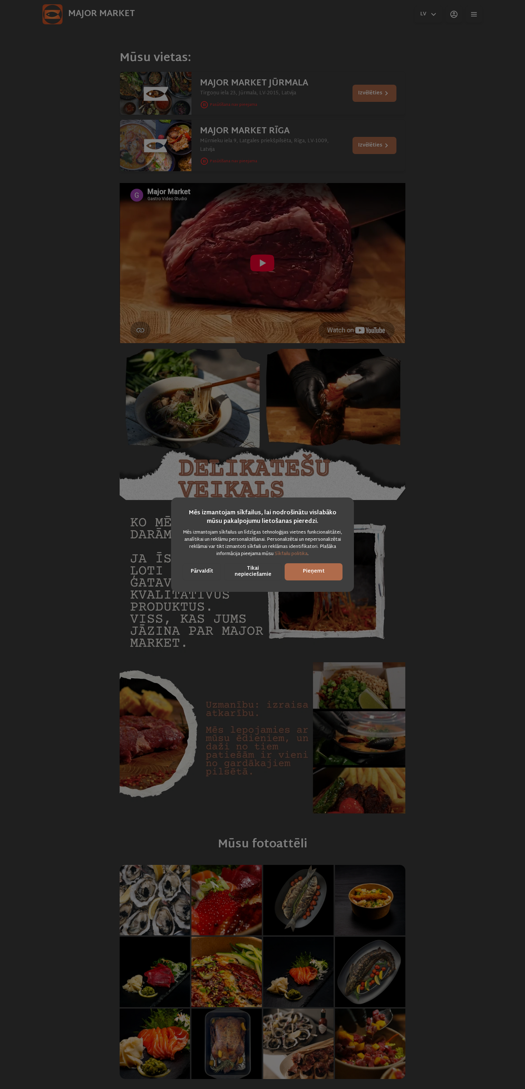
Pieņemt (314, 571)
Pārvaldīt (202, 571)
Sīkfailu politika (291, 554)
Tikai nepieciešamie (253, 571)
